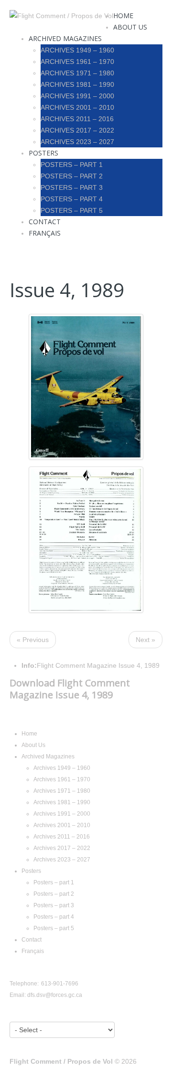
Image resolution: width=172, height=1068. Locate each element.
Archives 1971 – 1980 (77, 73)
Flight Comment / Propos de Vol (61, 1061)
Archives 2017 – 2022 (77, 130)
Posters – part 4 (72, 199)
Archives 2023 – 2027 (77, 141)
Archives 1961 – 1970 (77, 61)
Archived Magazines (65, 38)
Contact (45, 221)
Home (123, 15)
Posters (43, 152)
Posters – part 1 (72, 164)
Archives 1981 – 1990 (77, 84)
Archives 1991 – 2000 (77, 96)
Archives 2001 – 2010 (77, 107)
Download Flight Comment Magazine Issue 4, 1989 (70, 688)
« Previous (33, 639)
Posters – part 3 (72, 187)
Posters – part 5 (72, 210)
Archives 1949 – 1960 (77, 50)
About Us (130, 26)
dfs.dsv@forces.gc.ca (54, 995)
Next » (145, 639)
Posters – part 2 (72, 176)
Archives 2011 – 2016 (77, 119)
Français (45, 233)
